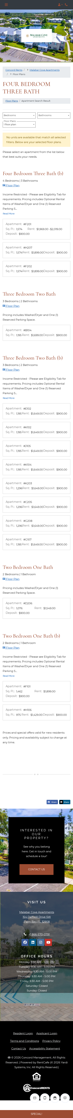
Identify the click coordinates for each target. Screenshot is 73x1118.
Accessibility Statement (44, 1048)
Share (54, 802)
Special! (36, 1114)
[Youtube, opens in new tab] (48, 942)
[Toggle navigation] (6, 4)
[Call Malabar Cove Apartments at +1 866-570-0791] (66, 4)
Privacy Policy (51, 1041)
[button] (60, 4)
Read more (9, 213)
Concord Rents (13, 70)
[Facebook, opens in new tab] (25, 942)
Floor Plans (11, 100)
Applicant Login (46, 1033)
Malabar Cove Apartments (45, 70)
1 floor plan (10, 123)
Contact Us (36, 869)
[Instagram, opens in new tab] (40, 942)
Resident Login (23, 1033)
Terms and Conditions (24, 1041)
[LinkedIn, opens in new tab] (32, 942)
